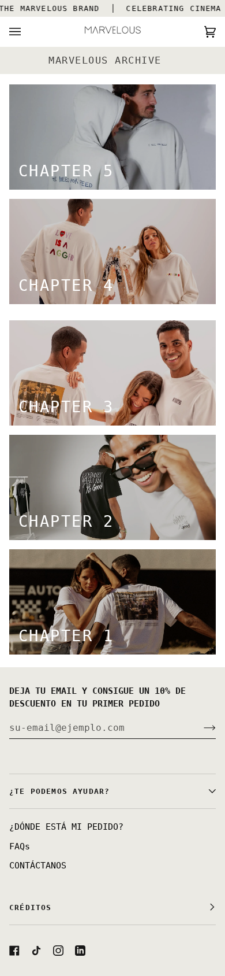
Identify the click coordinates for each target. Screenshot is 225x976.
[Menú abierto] (26, 31)
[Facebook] (14, 950)
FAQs (19, 846)
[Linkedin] (80, 950)
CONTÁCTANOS (37, 865)
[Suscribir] (200, 727)
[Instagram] (58, 950)
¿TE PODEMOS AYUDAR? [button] (59, 791)
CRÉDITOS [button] (30, 907)
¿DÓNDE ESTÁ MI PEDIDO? (66, 827)
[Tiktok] (36, 950)
